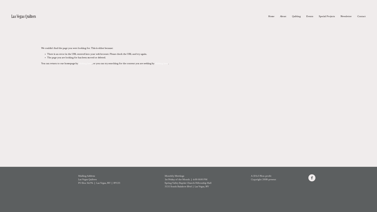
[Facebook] (311, 177)
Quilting (296, 16)
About (283, 16)
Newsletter (346, 16)
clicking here (85, 63)
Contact (361, 16)
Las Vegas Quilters (23, 16)
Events (309, 16)
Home (271, 16)
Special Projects (327, 16)
